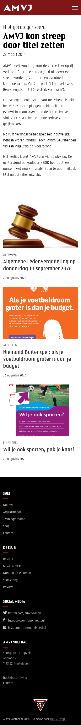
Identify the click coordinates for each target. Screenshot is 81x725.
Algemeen (10, 255)
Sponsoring (10, 580)
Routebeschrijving (15, 678)
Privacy (8, 587)
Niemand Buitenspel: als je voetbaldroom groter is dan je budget (37, 359)
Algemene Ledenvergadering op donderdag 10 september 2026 (39, 265)
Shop (6, 526)
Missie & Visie (12, 566)
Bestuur (8, 559)
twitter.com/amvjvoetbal (24, 613)
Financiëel (10, 443)
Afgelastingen (12, 512)
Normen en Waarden (17, 573)
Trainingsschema (14, 519)
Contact (8, 533)
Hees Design (58, 719)
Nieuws (8, 505)
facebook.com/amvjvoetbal (26, 620)
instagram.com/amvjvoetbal (26, 628)
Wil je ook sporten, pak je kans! (38, 450)
